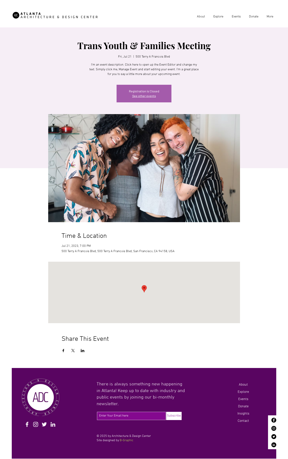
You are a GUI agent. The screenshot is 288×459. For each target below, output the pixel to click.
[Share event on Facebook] (63, 350)
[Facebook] (273, 420)
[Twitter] (273, 436)
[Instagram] (273, 428)
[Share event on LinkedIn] (82, 350)
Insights (243, 414)
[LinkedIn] (273, 444)
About (243, 385)
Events (243, 399)
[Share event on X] (73, 350)
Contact (243, 421)
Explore (243, 392)
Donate (243, 406)
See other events (144, 96)
